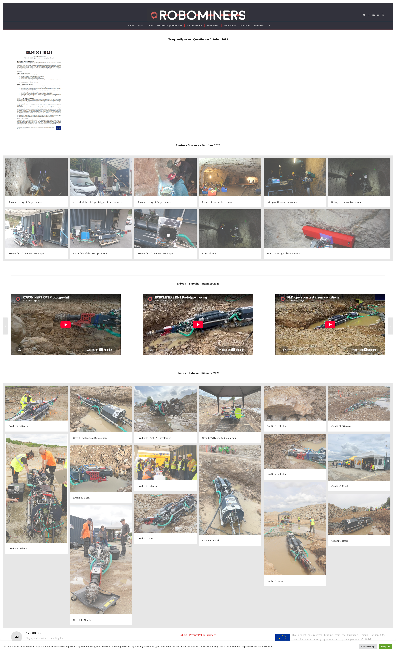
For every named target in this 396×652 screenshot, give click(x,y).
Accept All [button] (385, 646)
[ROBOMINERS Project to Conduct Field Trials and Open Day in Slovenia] (5, 326)
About (183, 635)
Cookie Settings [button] (368, 646)
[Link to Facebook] (369, 15)
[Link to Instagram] (378, 15)
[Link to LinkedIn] (373, 15)
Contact (211, 635)
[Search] (268, 26)
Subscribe (33, 633)
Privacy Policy (197, 635)
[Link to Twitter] (364, 15)
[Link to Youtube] (383, 15)
